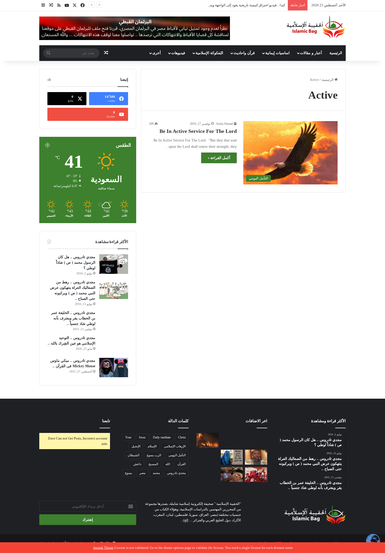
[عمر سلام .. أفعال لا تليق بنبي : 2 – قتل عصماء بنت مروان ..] (232, 474)
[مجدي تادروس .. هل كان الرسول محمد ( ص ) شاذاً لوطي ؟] (113, 264)
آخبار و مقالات (311, 53)
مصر (142, 473)
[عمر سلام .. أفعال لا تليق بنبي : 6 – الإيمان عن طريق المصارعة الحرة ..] (207, 474)
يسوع (128, 473)
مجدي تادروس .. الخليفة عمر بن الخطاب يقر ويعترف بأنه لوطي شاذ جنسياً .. (73, 318)
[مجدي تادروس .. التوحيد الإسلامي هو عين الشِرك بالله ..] (113, 344)
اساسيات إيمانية (277, 53)
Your (128, 437)
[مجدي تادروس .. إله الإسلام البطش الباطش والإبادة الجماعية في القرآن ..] (256, 440)
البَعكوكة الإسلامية (209, 53)
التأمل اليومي (177, 455)
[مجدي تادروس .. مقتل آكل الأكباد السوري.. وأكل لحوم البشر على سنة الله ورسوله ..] (207, 457)
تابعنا (106, 421)
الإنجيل (135, 446)
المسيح (153, 464)
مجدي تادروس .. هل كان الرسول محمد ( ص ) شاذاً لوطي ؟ (75, 262)
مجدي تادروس (176, 473)
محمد (156, 473)
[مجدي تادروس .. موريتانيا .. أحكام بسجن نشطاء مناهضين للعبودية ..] (256, 457)
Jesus (142, 437)
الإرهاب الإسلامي (175, 446)
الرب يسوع (154, 455)
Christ (182, 437)
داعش (137, 464)
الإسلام (152, 446)
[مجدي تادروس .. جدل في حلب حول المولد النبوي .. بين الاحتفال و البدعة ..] (232, 440)
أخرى (156, 53)
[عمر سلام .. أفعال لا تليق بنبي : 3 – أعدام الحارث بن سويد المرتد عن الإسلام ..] (256, 474)
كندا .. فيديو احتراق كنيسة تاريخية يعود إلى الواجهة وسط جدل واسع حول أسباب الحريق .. (223, 5)
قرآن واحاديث (244, 53)
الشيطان (133, 455)
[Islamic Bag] (316, 27)
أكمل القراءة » (219, 158)
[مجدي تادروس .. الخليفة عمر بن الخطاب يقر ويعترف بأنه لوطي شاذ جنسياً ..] (113, 319)
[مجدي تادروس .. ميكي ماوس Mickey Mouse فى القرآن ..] (113, 367)
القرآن (181, 464)
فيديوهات (178, 53)
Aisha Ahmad (224, 124)
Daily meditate (162, 437)
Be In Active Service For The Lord (198, 131)
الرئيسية (335, 53)
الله (168, 464)
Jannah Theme (103, 548)
